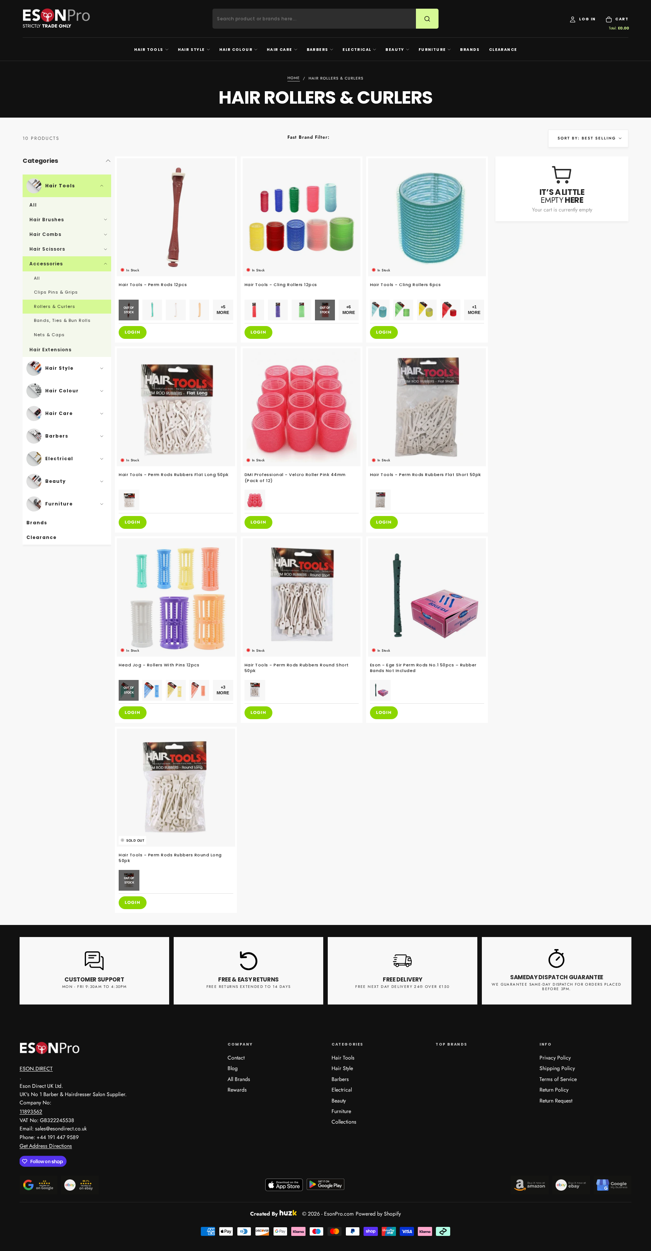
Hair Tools (149, 49)
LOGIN (133, 332)
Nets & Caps (49, 335)
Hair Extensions (50, 349)
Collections (344, 1121)
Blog (233, 1068)
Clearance (503, 49)
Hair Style (191, 49)
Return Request (555, 1100)
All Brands (239, 1079)
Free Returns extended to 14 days (248, 986)
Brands (470, 49)
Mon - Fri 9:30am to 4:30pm (94, 986)
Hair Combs (45, 234)
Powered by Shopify (378, 1214)
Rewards (237, 1089)
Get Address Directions (46, 1146)
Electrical (356, 49)
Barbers (318, 49)
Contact (236, 1057)
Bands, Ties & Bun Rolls (62, 320)
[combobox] (319, 19)
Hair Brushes (46, 219)
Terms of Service (558, 1079)
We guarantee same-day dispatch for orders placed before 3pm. (556, 987)
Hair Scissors (47, 249)
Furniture (432, 49)
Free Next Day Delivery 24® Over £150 (402, 986)
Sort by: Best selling (587, 138)
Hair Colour (235, 49)
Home (293, 78)
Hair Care (279, 49)
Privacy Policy (555, 1057)
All (33, 205)
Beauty (394, 49)
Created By (264, 1213)
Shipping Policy (557, 1068)
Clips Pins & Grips (56, 292)
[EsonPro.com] (50, 1048)
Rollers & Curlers (54, 306)
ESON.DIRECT (36, 1068)
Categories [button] (40, 160)
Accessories (46, 263)
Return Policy (553, 1089)
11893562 (31, 1111)
